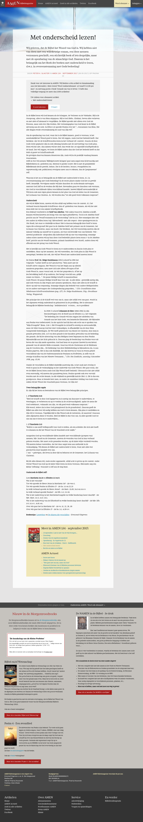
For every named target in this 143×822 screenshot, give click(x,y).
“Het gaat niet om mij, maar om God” (56, 563)
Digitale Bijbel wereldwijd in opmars (56, 568)
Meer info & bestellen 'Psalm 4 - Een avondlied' (23, 761)
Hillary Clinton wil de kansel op (54, 560)
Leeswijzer (41, 515)
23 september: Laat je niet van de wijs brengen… (60, 533)
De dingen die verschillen (58, 515)
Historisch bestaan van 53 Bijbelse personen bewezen (62, 565)
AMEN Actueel (51, 3)
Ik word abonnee (39, 107)
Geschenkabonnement (47, 804)
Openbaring (54, 540)
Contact (7, 785)
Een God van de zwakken (59, 543)
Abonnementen (44, 801)
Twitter (83, 3)
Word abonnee (121, 3)
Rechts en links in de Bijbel (52, 548)
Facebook (92, 3)
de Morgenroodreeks (48, 620)
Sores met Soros (49, 557)
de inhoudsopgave (17, 751)
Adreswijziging (78, 801)
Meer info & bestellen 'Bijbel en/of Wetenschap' (22, 715)
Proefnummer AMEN (47, 807)
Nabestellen (76, 804)
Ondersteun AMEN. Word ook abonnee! (86, 605)
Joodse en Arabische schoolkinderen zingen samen (61, 570)
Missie (40, 812)
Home (40, 3)
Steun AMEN (43, 810)
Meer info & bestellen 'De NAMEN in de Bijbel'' (93, 692)
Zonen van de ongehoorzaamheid (55, 538)
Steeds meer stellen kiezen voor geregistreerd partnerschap (64, 573)
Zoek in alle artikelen (69, 3)
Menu (2, 4)
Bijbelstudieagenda (113, 801)
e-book (12, 756)
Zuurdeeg (46, 535)
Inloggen (136, 3)
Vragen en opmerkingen (82, 807)
